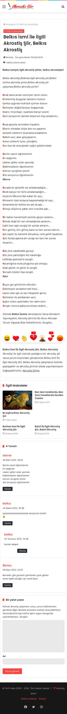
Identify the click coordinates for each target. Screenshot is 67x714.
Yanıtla (7, 489)
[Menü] (4, 7)
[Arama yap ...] (63, 7)
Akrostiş (9, 57)
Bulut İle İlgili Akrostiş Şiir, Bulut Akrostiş (47, 428)
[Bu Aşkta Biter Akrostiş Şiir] (17, 400)
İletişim (42, 698)
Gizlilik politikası (29, 698)
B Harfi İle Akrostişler (27, 24)
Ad (4, 656)
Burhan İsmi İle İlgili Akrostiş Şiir (14, 428)
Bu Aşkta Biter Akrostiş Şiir (16, 414)
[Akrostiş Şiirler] (21, 6)
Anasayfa (10, 24)
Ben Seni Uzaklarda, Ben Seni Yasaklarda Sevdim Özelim (49, 395)
